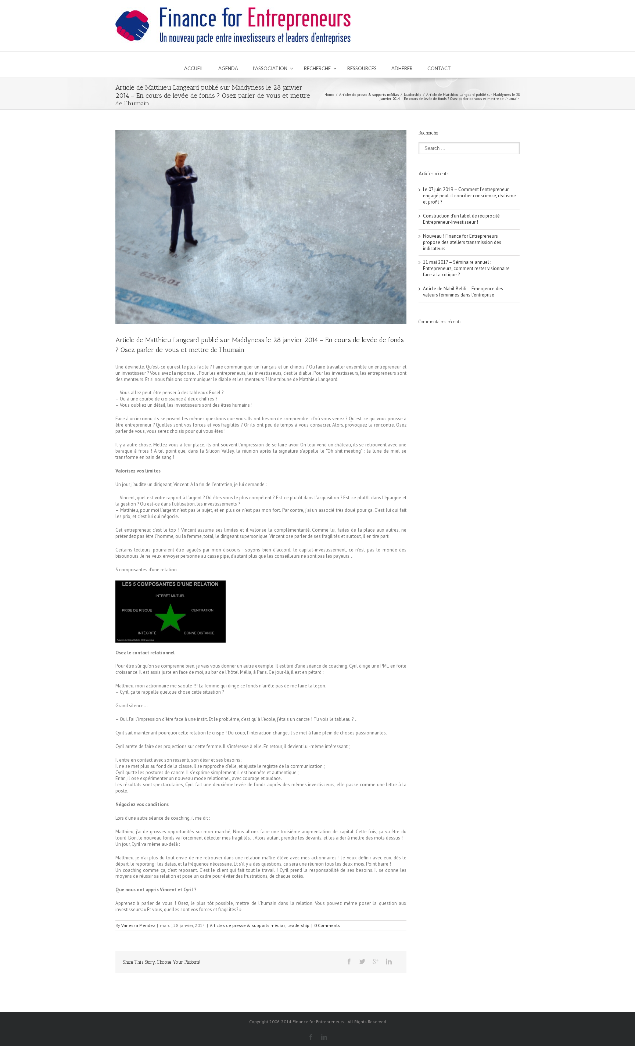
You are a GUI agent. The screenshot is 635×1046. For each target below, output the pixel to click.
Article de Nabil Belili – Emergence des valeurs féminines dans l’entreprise (463, 291)
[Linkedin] (389, 961)
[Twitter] (362, 961)
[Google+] (376, 961)
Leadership (412, 94)
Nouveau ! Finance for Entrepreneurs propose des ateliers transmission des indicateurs (462, 242)
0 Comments (327, 925)
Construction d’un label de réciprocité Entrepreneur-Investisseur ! (461, 219)
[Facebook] (349, 961)
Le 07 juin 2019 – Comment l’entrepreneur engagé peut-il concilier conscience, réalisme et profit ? (469, 195)
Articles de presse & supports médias (369, 94)
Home (329, 94)
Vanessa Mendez (138, 925)
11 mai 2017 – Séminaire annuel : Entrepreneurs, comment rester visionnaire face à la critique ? (466, 268)
